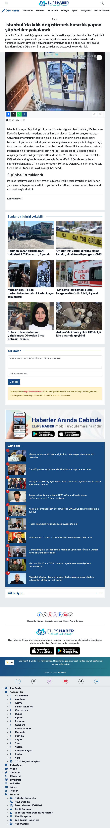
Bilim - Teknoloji (24, 706)
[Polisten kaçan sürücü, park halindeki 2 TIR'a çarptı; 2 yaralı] (31, 234)
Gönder (14, 382)
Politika (40, 10)
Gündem (27, 10)
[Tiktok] (70, 614)
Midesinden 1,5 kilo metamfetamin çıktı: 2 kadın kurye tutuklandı (31, 293)
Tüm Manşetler (23, 816)
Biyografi (15, 780)
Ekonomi (53, 10)
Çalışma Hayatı (24, 750)
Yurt (17, 758)
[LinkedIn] (60, 614)
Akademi (20, 699)
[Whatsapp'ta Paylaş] (19, 114)
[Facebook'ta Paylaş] (8, 114)
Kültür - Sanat (23, 728)
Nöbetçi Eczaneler (25, 798)
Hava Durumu (22, 802)
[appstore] (42, 651)
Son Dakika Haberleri (27, 820)
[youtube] (65, 681)
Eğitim (18, 717)
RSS (11, 662)
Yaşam (18, 747)
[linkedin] (96, 681)
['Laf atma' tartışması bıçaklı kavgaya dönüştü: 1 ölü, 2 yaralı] (79, 273)
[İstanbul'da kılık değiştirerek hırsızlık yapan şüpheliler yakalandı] (55, 81)
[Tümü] (101, 593)
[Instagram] (55, 614)
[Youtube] (65, 614)
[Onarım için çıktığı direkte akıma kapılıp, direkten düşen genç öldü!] (79, 234)
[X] (44, 614)
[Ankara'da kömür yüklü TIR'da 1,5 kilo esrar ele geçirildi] (79, 316)
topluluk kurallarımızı (33, 392)
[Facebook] (39, 614)
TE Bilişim (62, 672)
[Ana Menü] (6, 3)
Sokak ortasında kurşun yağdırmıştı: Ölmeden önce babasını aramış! (26, 336)
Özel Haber (12, 10)
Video (13, 769)
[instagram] (49, 681)
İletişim (79, 621)
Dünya (65, 10)
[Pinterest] (50, 614)
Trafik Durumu (23, 809)
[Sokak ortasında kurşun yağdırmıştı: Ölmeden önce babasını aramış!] (31, 316)
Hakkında (31, 621)
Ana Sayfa (15, 688)
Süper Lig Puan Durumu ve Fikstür (34, 812)
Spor (74, 10)
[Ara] (102, 3)
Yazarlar (15, 772)
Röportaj (15, 776)
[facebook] (18, 681)
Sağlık (18, 739)
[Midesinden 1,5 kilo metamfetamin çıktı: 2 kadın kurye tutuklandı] (31, 273)
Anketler (15, 783)
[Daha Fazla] (24, 114)
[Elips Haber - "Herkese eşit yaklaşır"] (53, 3)
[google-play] (68, 651)
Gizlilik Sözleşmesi (53, 621)
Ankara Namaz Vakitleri (28, 805)
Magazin (86, 10)
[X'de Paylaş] (13, 114)
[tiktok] (81, 681)
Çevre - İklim (22, 710)
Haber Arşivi (69, 621)
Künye (40, 621)
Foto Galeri (16, 765)
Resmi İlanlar (101, 10)
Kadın (18, 754)
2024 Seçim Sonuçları (27, 761)
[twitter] (33, 681)
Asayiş (55, 19)
